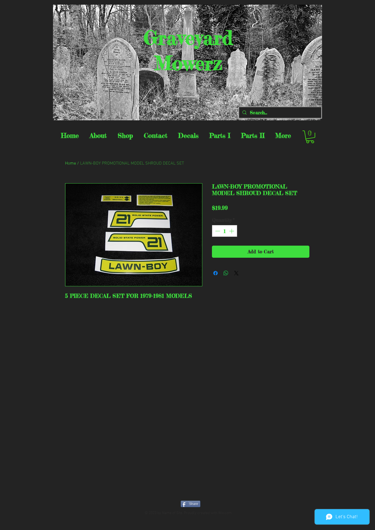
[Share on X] (236, 273)
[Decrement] (217, 231)
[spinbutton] (224, 231)
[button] (310, 137)
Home (70, 163)
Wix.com (225, 513)
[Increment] (232, 231)
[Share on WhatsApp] (226, 273)
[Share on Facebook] (215, 273)
